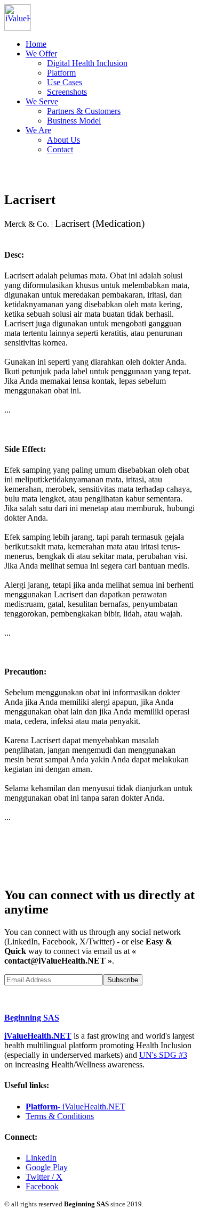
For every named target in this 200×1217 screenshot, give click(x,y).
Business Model (74, 120)
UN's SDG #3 (163, 1054)
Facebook (42, 1186)
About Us (63, 139)
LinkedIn (41, 1157)
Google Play (47, 1167)
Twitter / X (44, 1176)
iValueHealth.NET (37, 1035)
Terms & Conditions (60, 1116)
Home (36, 43)
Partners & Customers (84, 111)
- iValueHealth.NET (75, 1106)
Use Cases (64, 82)
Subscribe (122, 980)
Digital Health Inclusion (87, 63)
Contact (60, 149)
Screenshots (67, 91)
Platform (61, 72)
